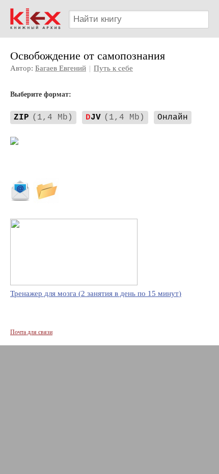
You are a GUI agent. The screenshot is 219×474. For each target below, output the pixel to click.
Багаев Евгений (60, 68)
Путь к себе (113, 68)
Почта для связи (31, 332)
